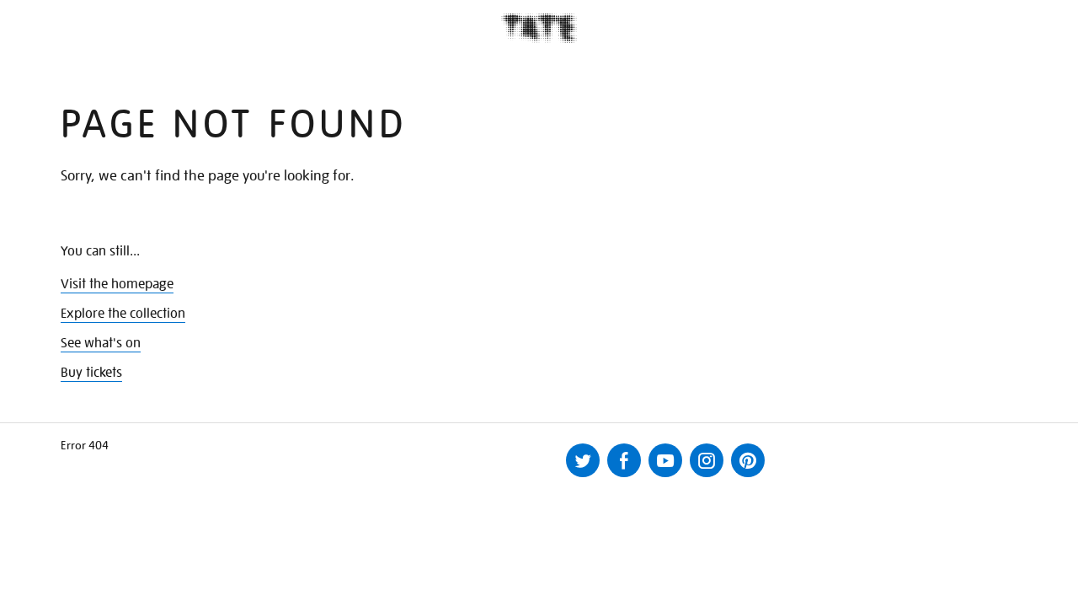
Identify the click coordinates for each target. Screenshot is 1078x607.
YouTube (665, 460)
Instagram (706, 460)
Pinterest (748, 460)
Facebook (624, 460)
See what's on (101, 343)
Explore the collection (123, 313)
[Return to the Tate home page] (539, 28)
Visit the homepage (117, 284)
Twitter (583, 460)
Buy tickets (91, 372)
